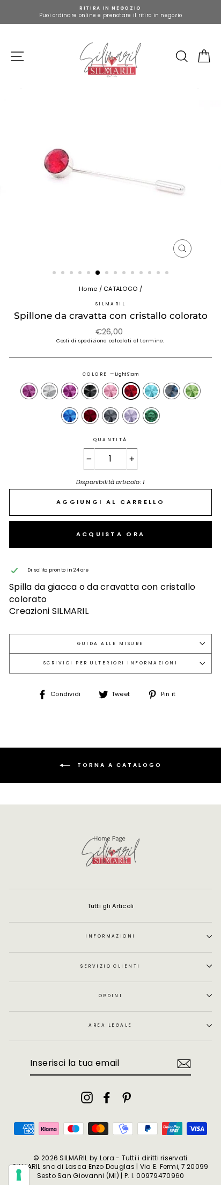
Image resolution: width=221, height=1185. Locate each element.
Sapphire (70, 415)
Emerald (151, 415)
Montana (172, 391)
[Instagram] (87, 1097)
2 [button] (64, 273)
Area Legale (110, 1025)
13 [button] (159, 273)
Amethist (29, 391)
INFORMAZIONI (110, 936)
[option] (110, 12)
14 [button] (168, 273)
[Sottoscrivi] (184, 1063)
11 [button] (142, 273)
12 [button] (150, 273)
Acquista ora (110, 534)
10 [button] (133, 273)
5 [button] (89, 273)
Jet (90, 391)
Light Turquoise (151, 391)
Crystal (49, 391)
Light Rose (110, 391)
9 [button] (125, 273)
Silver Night (110, 415)
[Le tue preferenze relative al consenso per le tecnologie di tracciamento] (19, 1175)
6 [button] (98, 273)
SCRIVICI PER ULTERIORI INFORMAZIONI (110, 663)
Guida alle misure (110, 643)
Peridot (192, 391)
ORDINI (111, 995)
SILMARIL (110, 304)
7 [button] (107, 273)
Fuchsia (70, 391)
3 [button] (72, 273)
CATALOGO (120, 288)
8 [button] (116, 273)
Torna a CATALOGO (118, 765)
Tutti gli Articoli (110, 906)
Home (88, 288)
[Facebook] (107, 1097)
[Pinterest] (126, 1097)
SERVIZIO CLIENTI (110, 966)
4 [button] (81, 273)
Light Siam (131, 391)
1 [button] (55, 273)
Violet (131, 415)
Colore (110, 374)
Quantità (110, 440)
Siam (90, 415)
